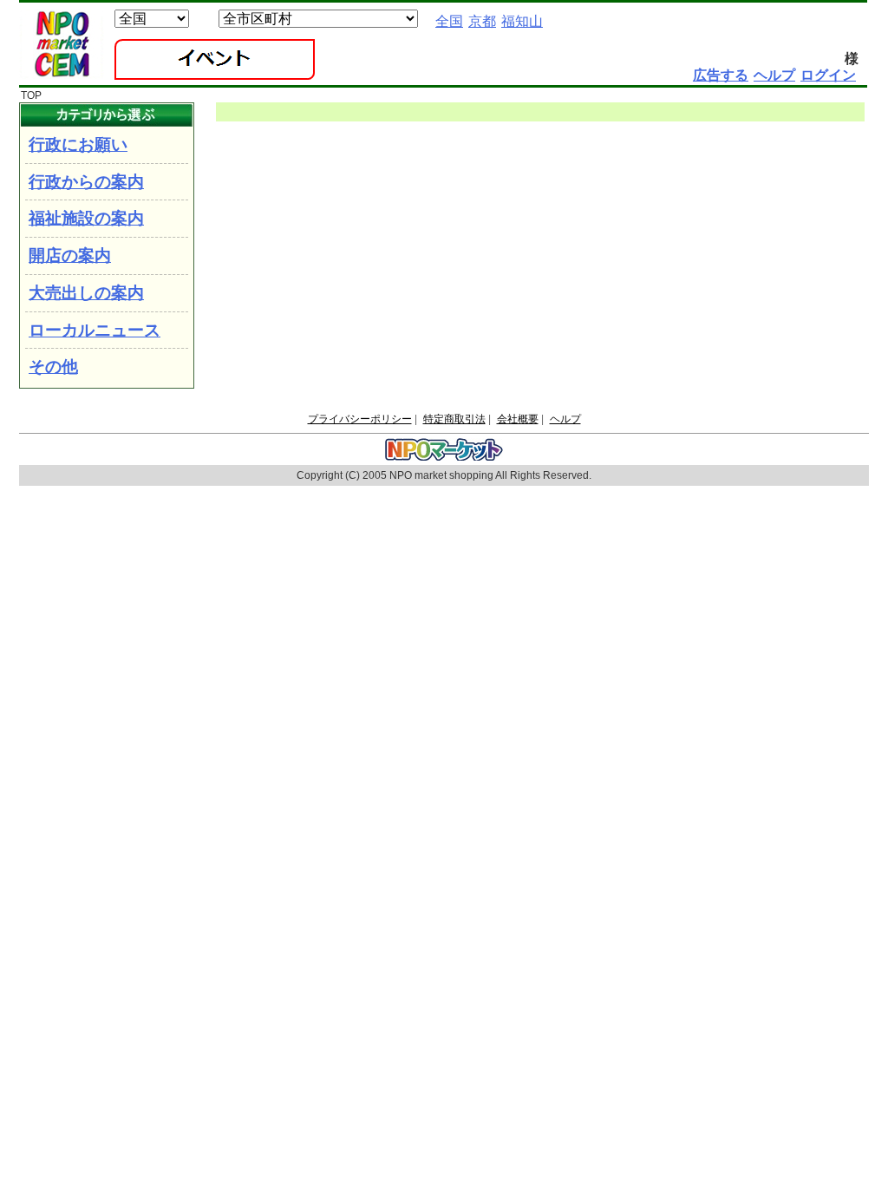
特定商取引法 (454, 419)
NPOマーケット (61, 44)
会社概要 (518, 419)
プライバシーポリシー (360, 419)
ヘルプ (565, 419)
